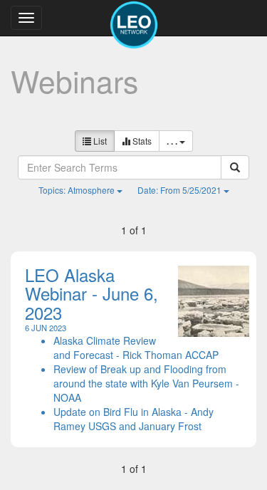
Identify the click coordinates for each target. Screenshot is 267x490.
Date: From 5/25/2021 (180, 190)
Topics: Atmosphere (77, 190)
